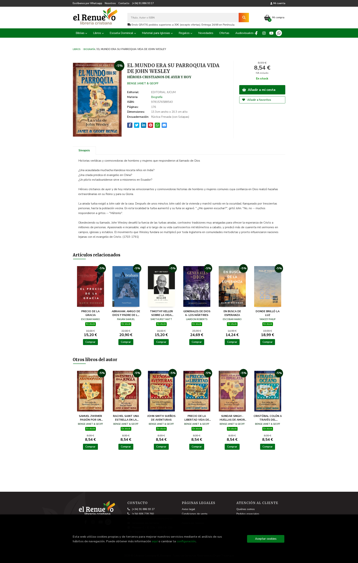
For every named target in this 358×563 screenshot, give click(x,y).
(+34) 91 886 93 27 (143, 3)
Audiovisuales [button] (244, 33)
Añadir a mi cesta (261, 90)
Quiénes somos (245, 509)
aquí (155, 541)
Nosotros (110, 3)
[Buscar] (244, 17)
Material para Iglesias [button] (156, 33)
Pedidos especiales (247, 514)
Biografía (89, 49)
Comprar (90, 342)
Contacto (123, 3)
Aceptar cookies (266, 539)
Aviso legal (188, 509)
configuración (186, 541)
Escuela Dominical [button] (122, 33)
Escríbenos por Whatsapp (87, 3)
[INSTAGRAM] (264, 33)
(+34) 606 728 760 (143, 514)
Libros (76, 49)
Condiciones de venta (194, 514)
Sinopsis (84, 150)
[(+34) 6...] (279, 33)
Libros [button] (97, 33)
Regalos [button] (184, 33)
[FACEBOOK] (256, 33)
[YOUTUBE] (271, 33)
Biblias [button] (80, 33)
